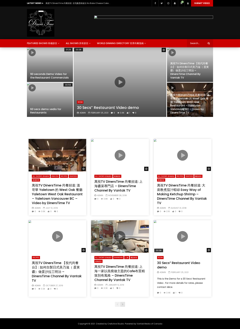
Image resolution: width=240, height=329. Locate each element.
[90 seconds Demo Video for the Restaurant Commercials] (50, 64)
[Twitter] (161, 3)
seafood (73, 176)
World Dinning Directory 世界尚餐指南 (120, 43)
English (54, 176)
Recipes (64, 176)
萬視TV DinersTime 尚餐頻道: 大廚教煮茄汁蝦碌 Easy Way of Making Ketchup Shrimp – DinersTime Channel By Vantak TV (182, 194)
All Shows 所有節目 (77, 43)
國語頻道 (198, 176)
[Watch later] (168, 3)
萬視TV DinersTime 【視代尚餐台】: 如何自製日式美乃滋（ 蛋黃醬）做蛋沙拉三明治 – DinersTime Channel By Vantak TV (189, 70)
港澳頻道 (36, 180)
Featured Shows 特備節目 (42, 43)
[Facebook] (155, 3)
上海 (126, 257)
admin (83, 112)
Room (80, 102)
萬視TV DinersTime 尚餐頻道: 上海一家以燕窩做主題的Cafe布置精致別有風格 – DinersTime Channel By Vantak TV (119, 273)
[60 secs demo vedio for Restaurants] (50, 100)
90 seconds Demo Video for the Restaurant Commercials (49, 76)
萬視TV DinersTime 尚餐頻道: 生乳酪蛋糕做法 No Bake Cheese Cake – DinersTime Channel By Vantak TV (78, 3)
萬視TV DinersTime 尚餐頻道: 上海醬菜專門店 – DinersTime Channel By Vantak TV (118, 186)
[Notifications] (174, 3)
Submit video (202, 3)
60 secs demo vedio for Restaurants (45, 111)
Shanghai (118, 257)
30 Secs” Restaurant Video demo (108, 107)
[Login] (187, 3)
